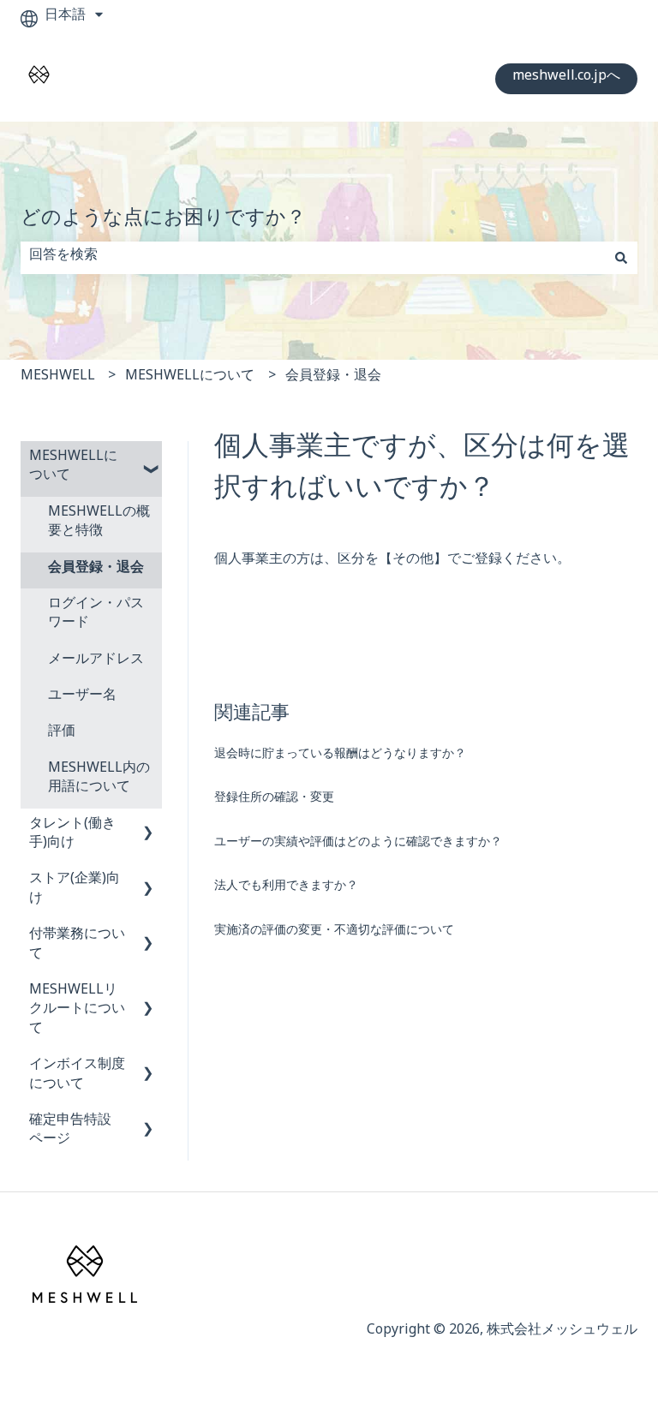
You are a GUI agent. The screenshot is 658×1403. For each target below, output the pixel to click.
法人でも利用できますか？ (286, 887)
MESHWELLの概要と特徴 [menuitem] (99, 523)
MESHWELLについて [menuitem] (73, 468)
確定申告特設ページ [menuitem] (70, 1131)
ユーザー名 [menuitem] (82, 698)
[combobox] (313, 258)
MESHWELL (58, 378)
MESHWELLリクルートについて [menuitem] (77, 1011)
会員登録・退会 (333, 378)
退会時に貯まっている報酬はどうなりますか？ (340, 755)
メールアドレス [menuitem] (96, 662)
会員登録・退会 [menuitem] (96, 570)
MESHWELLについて (189, 378)
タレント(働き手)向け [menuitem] (72, 835)
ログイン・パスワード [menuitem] (96, 615)
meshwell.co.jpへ (566, 78)
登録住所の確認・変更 (274, 799)
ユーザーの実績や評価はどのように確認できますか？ (358, 844)
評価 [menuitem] (61, 733)
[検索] (621, 258)
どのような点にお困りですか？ (163, 222)
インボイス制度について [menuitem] (77, 1076)
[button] (148, 460)
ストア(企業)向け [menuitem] (74, 890)
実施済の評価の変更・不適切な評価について (334, 932)
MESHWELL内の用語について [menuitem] (99, 779)
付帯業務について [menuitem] (77, 946)
